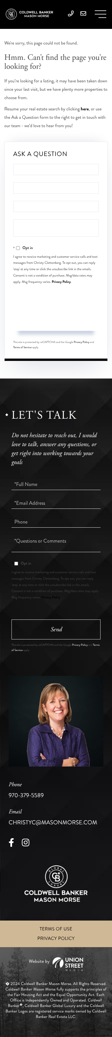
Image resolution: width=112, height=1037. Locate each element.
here (85, 109)
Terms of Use (56, 929)
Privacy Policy (61, 281)
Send (56, 320)
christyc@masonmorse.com (53, 817)
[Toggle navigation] (100, 14)
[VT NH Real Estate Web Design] (56, 964)
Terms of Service (22, 347)
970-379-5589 (26, 790)
